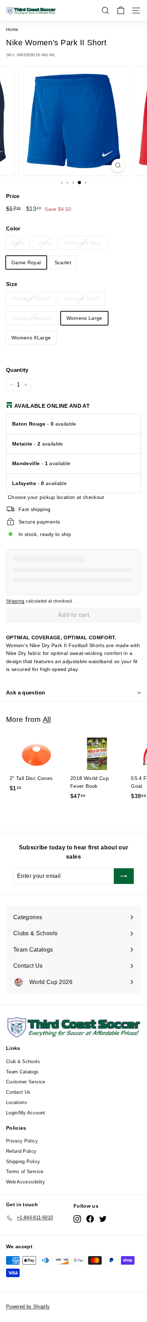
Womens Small (81, 298)
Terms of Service (25, 1171)
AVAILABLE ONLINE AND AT (52, 406)
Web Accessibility (25, 1182)
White (44, 243)
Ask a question (25, 692)
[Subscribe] (124, 876)
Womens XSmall (30, 298)
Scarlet (63, 262)
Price (13, 196)
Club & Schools (23, 1061)
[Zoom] (118, 165)
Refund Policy (21, 1151)
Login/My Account (25, 1112)
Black (17, 243)
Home (12, 29)
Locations (16, 1102)
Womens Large (84, 318)
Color (13, 228)
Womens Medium (32, 318)
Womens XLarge (31, 337)
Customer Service (25, 1081)
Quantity (17, 370)
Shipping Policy (23, 1161)
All (47, 719)
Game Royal (26, 262)
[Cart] (120, 10)
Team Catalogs (22, 1071)
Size (11, 284)
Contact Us (18, 1092)
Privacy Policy (22, 1141)
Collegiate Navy (83, 243)
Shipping (15, 601)
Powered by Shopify (28, 1306)
